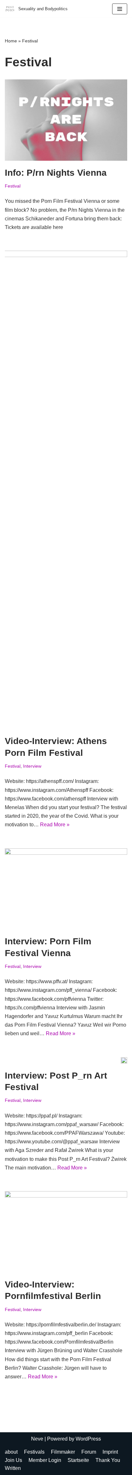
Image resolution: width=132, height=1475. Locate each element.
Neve (37, 1439)
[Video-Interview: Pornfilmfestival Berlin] (66, 1231)
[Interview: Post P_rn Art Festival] (124, 1060)
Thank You (107, 1460)
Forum (88, 1452)
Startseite (78, 1460)
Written (13, 1468)
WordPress (88, 1439)
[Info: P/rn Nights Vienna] (66, 120)
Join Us (13, 1460)
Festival (13, 185)
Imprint (110, 1452)
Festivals (34, 1452)
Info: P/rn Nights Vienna (56, 173)
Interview (32, 766)
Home (11, 40)
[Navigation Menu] (119, 9)
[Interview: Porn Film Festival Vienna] (66, 889)
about (11, 1452)
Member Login (45, 1460)
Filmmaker (63, 1452)
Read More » (55, 824)
